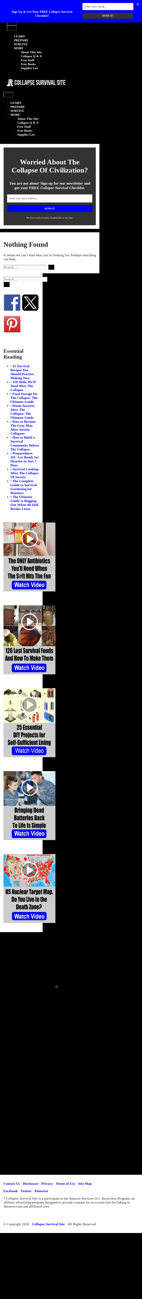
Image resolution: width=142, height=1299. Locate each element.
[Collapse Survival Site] (35, 90)
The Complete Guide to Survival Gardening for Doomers (23, 487)
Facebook (10, 1191)
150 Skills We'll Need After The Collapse (23, 386)
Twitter (26, 1191)
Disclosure (30, 1183)
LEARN (19, 36)
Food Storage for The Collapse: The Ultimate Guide (24, 398)
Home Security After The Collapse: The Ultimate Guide (22, 411)
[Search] (51, 267)
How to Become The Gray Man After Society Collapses (23, 427)
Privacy (47, 1183)
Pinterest (41, 1191)
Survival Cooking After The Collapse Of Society (24, 473)
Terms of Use (65, 1183)
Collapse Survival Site (48, 1224)
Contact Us (11, 1183)
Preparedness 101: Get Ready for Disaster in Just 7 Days (24, 459)
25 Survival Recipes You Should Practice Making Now (22, 372)
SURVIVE (21, 44)
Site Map (85, 1183)
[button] (10, 75)
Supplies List (29, 68)
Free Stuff (27, 60)
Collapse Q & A (31, 56)
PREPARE (21, 40)
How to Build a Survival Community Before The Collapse (24, 443)
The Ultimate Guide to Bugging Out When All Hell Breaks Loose (24, 503)
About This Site (31, 52)
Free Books (28, 64)
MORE (19, 48)
